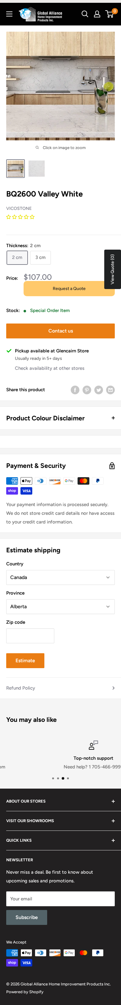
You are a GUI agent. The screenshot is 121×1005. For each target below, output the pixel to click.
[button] (21, 217)
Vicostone (19, 208)
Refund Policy (20, 688)
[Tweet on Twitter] (98, 389)
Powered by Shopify (24, 991)
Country (14, 564)
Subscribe (27, 917)
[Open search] (85, 14)
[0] (110, 14)
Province (15, 593)
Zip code (15, 622)
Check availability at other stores (49, 368)
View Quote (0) (112, 269)
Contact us (60, 331)
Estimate (25, 660)
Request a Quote (69, 288)
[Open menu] (9, 13)
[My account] (97, 14)
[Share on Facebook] (75, 389)
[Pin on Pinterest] (87, 389)
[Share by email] (110, 389)
